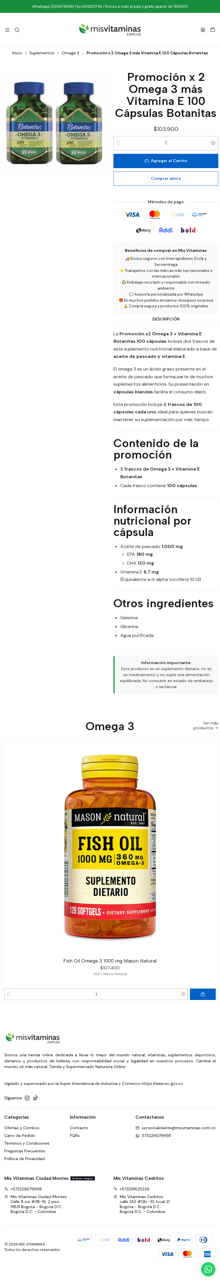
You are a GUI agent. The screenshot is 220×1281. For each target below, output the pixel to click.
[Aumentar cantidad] (213, 143)
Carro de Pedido (19, 1135)
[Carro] (213, 30)
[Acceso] (203, 29)
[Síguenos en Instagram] (27, 1098)
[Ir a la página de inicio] (110, 30)
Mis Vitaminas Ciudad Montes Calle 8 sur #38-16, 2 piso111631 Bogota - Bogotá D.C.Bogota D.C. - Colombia (39, 1204)
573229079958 (156, 1135)
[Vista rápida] (211, 848)
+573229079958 (26, 1189)
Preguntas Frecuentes (24, 1151)
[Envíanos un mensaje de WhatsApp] (208, 1269)
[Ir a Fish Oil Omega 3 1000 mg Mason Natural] (110, 849)
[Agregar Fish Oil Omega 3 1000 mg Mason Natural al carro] (203, 994)
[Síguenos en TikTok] (35, 1098)
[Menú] (7, 29)
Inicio (17, 53)
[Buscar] (17, 29)
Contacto (79, 1127)
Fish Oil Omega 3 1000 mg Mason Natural (110, 961)
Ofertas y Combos (22, 1127)
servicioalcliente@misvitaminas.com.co (179, 1127)
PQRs (75, 1135)
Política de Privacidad (24, 1158)
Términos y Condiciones (27, 1143)
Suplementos (42, 53)
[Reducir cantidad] (118, 143)
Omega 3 (70, 53)
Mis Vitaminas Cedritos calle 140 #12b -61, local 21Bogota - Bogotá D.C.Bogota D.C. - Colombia (145, 1204)
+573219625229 (134, 1189)
